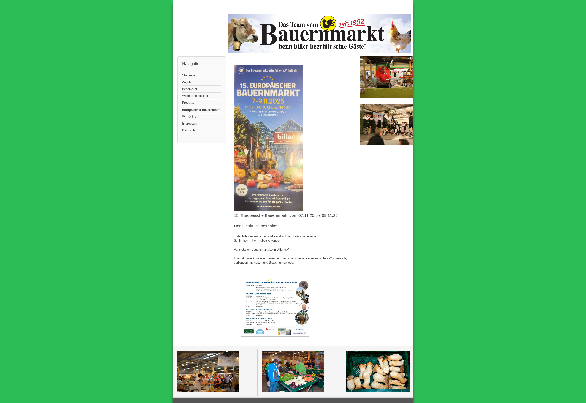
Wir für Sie (189, 116)
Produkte (188, 102)
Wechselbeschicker (195, 96)
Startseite (188, 75)
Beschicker (189, 89)
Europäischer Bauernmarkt (201, 110)
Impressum (189, 123)
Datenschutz (190, 130)
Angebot (187, 82)
